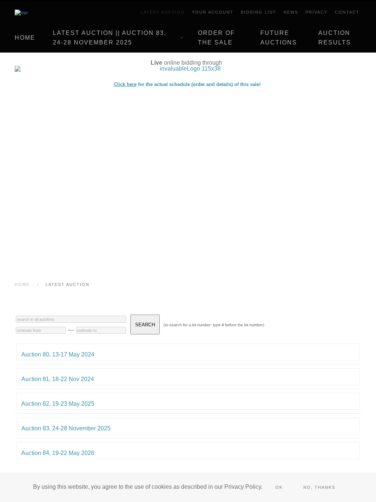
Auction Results (334, 38)
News (290, 12)
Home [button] (25, 38)
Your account (213, 12)
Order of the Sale (216, 38)
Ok (279, 487)
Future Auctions (278, 38)
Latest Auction (163, 12)
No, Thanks (319, 487)
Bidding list (258, 12)
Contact (347, 12)
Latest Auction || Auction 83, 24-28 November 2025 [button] (109, 38)
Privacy (317, 12)
